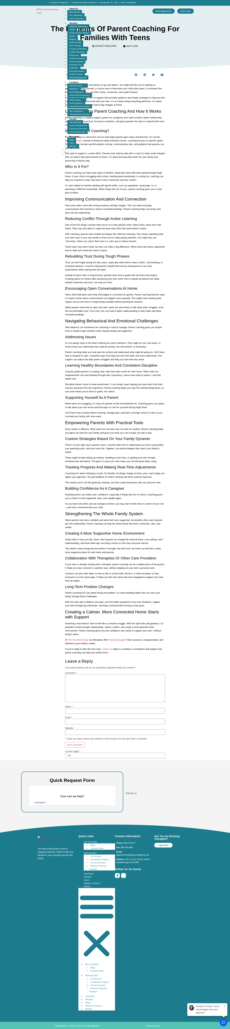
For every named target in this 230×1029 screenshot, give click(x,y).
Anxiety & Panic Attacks (79, 33)
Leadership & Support (100, 859)
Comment (71, 673)
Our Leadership (76, 15)
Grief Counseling (76, 61)
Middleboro (74, 89)
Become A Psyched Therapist (98, 867)
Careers (73, 119)
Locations (74, 82)
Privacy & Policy (92, 883)
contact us (107, 649)
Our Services (96, 856)
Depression (74, 55)
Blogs (71, 140)
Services (73, 23)
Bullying (72, 39)
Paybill (87, 886)
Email (68, 717)
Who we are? (90, 853)
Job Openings (75, 122)
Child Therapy (75, 42)
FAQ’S (86, 880)
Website (69, 728)
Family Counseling (77, 58)
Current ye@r (72, 751)
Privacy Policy (153, 1026)
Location (88, 874)
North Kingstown (76, 103)
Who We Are (74, 12)
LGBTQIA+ (74, 68)
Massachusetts (75, 86)
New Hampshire (76, 111)
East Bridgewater (76, 92)
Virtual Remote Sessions (79, 95)
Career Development (78, 125)
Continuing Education (78, 129)
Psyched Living (97, 848)
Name (69, 707)
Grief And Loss (75, 65)
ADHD (72, 30)
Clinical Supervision (77, 132)
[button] (145, 75)
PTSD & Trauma (76, 74)
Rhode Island (75, 100)
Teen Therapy (75, 46)
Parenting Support (77, 71)
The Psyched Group (78, 640)
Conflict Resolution (77, 52)
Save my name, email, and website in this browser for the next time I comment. (107, 739)
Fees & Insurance (76, 18)
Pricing (87, 877)
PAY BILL (73, 146)
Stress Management (77, 77)
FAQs (71, 143)
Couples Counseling (77, 49)
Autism (72, 36)
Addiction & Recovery (78, 26)
